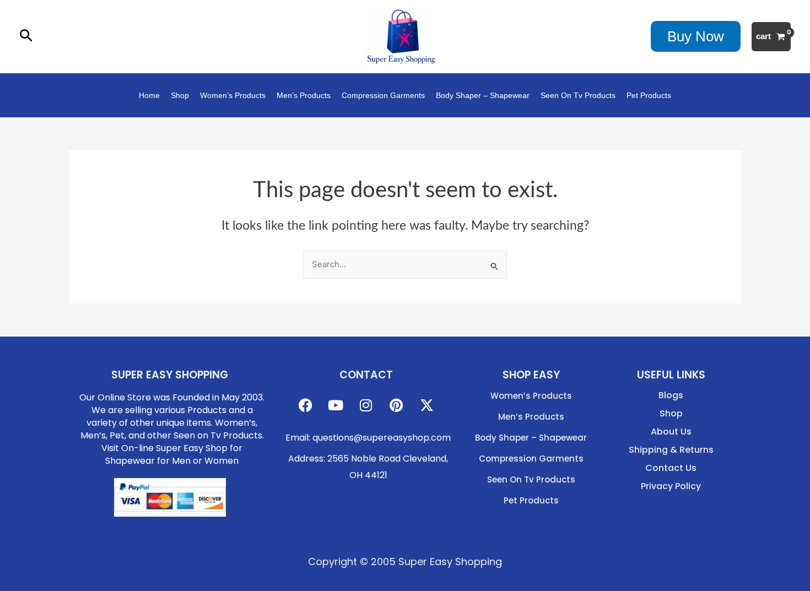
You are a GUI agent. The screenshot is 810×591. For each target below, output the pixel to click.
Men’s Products (304, 95)
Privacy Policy (671, 486)
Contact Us (670, 468)
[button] (26, 36)
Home (149, 95)
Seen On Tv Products (578, 95)
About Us (671, 431)
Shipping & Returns (671, 450)
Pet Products (649, 95)
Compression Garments (383, 95)
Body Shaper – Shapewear (483, 95)
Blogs (670, 395)
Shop (180, 95)
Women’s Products (233, 95)
